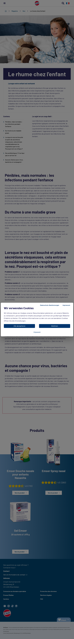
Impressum (66, 305)
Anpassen (37, 332)
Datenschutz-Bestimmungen (49, 305)
